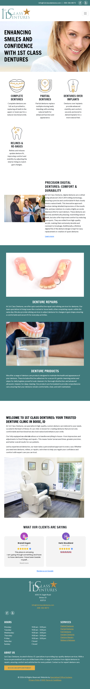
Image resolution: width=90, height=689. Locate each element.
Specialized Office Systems (61, 677)
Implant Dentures (67, 634)
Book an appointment (19, 668)
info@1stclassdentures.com (50, 3)
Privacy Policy (34, 680)
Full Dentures (65, 632)
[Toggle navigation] (85, 13)
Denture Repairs (45, 302)
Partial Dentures (45, 97)
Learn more (49, 236)
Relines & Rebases (67, 640)
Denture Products (45, 371)
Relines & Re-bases (17, 144)
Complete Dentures (17, 97)
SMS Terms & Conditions (51, 680)
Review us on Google (45, 571)
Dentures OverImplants (73, 97)
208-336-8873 (70, 3)
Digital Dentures (67, 626)
